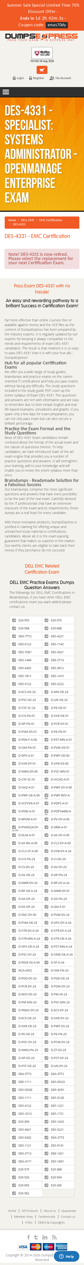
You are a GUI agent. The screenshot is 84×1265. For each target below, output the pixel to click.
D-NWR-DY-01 (60, 891)
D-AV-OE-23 (26, 875)
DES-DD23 (58, 1082)
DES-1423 (57, 1121)
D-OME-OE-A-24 (62, 954)
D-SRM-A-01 (59, 827)
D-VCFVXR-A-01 (28, 803)
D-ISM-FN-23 (59, 970)
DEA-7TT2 (25, 636)
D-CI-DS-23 (58, 859)
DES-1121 (24, 1145)
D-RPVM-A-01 (27, 819)
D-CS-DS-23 (26, 867)
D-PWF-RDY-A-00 (57, 796)
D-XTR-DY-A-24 (61, 930)
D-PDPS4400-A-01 (58, 812)
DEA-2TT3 (57, 1137)
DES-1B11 (25, 676)
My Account (63, 78)
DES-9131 (57, 1145)
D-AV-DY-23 (58, 867)
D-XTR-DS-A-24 (28, 930)
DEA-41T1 (25, 1161)
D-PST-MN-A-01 (61, 739)
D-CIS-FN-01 (26, 716)
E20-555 (23, 620)
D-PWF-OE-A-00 (29, 795)
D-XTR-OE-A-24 (61, 938)
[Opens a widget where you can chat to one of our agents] (66, 1257)
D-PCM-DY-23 (60, 1042)
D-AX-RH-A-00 (27, 843)
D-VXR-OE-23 (27, 1026)
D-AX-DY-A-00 (60, 835)
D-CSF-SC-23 (26, 708)
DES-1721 (57, 1113)
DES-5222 (57, 684)
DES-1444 (24, 660)
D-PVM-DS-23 (60, 915)
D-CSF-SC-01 (26, 779)
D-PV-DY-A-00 (60, 819)
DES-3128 (57, 1098)
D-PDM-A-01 (26, 811)
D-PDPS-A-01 (59, 803)
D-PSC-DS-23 (27, 700)
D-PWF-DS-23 (60, 1026)
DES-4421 (24, 1129)
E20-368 (56, 1169)
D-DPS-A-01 (26, 755)
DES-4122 (24, 1106)
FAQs (28, 1222)
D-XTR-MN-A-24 (29, 938)
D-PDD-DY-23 (27, 978)
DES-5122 (24, 684)
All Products (30, 1211)
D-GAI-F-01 (58, 907)
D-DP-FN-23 (59, 875)
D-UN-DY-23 (59, 1066)
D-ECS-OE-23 (27, 1018)
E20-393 (23, 1121)
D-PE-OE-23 (26, 1034)
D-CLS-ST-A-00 (28, 851)
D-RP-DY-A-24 (60, 883)
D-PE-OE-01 (58, 708)
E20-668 (56, 628)
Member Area (23, 1216)
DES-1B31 (57, 1161)
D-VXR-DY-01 (27, 763)
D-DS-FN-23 (59, 899)
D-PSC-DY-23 (27, 954)
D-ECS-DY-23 (59, 1010)
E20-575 (23, 1169)
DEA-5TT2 (25, 1074)
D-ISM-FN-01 (27, 747)
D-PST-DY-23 (59, 1058)
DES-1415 (57, 676)
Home (12, 220)
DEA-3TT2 (57, 1074)
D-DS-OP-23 (26, 907)
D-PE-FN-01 (58, 732)
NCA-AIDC (25, 970)
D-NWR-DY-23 (27, 883)
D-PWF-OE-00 (60, 755)
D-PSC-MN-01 (60, 771)
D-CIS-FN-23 (26, 859)
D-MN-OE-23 (59, 692)
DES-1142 (57, 644)
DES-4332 (24, 668)
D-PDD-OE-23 (60, 978)
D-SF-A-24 (57, 962)
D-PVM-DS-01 (27, 732)
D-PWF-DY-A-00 (61, 787)
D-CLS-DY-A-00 (61, 843)
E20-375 (56, 620)
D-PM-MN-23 (27, 1002)
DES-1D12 (25, 1113)
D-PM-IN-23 (59, 994)
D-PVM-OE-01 (60, 747)
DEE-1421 (57, 1153)
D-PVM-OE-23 (27, 922)
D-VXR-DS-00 (59, 763)
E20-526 (23, 1177)
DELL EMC (27, 220)
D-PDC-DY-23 (27, 1042)
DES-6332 (24, 1137)
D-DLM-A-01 (26, 835)
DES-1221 (57, 1106)
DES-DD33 (25, 1090)
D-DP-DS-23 (26, 1058)
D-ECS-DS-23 (26, 692)
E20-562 (23, 1193)
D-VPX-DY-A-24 (61, 922)
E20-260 (56, 1185)
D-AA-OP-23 (26, 899)
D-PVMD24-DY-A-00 (25, 828)
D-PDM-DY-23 (60, 986)
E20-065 (23, 1185)
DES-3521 (57, 652)
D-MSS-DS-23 (27, 994)
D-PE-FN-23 (58, 1034)
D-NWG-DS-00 (28, 771)
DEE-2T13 (57, 660)
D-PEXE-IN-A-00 (29, 962)
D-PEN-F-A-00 (27, 739)
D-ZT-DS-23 (58, 1050)
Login (20, 78)
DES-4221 (57, 636)
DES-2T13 (24, 1153)
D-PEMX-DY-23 (28, 1010)
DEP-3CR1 (57, 1090)
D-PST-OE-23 (27, 1066)
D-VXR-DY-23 (59, 1018)
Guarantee (69, 1211)
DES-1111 (24, 1098)
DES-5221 (57, 1129)
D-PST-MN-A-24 (61, 946)
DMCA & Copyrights (51, 1222)
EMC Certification (50, 220)
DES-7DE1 (25, 652)
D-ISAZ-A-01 (26, 787)
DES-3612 (57, 668)
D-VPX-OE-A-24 (28, 946)
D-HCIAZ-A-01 (60, 779)
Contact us (68, 1216)
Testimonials (46, 1216)
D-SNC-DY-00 (27, 915)
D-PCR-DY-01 (59, 724)
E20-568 (23, 628)
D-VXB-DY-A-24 (61, 851)
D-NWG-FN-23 (28, 1050)
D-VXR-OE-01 (60, 716)
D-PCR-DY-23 (27, 986)
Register (38, 78)
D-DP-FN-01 (26, 724)
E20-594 (56, 1177)
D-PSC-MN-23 (60, 1002)
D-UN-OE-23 (59, 700)
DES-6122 (24, 644)
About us (50, 1211)
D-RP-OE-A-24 (27, 891)
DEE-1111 (24, 1082)
